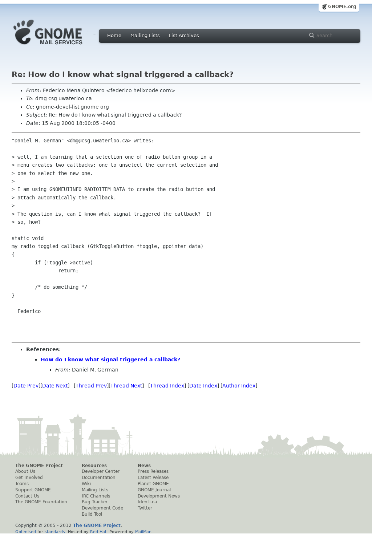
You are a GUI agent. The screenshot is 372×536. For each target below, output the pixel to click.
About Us (25, 471)
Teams (22, 483)
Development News (159, 496)
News (144, 465)
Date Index (203, 386)
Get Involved (29, 477)
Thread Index (167, 386)
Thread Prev (91, 386)
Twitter (145, 508)
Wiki (86, 483)
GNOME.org (342, 6)
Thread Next (126, 386)
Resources (94, 465)
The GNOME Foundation (41, 501)
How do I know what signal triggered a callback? (110, 359)
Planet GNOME (153, 483)
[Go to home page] (58, 46)
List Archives (184, 35)
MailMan (143, 531)
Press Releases (153, 471)
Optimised (25, 531)
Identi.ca (147, 501)
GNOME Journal (154, 489)
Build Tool (92, 514)
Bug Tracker (95, 501)
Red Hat (98, 531)
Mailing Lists (145, 35)
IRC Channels (96, 496)
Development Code (102, 508)
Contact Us (27, 496)
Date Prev (26, 386)
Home (114, 35)
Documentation (99, 477)
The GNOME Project (39, 465)
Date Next (55, 386)
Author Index (238, 386)
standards (55, 531)
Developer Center (101, 471)
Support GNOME (33, 489)
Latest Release (153, 477)
